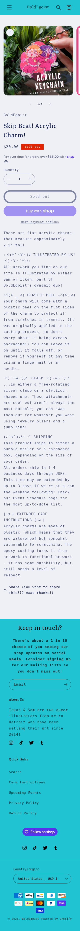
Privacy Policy (24, 803)
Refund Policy (23, 813)
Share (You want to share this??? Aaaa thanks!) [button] (34, 590)
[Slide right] (50, 104)
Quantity (11, 170)
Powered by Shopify (56, 918)
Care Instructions (27, 782)
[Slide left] (30, 104)
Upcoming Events (25, 792)
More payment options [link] (40, 222)
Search (15, 772)
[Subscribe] (66, 684)
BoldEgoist (30, 918)
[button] (9, 7)
